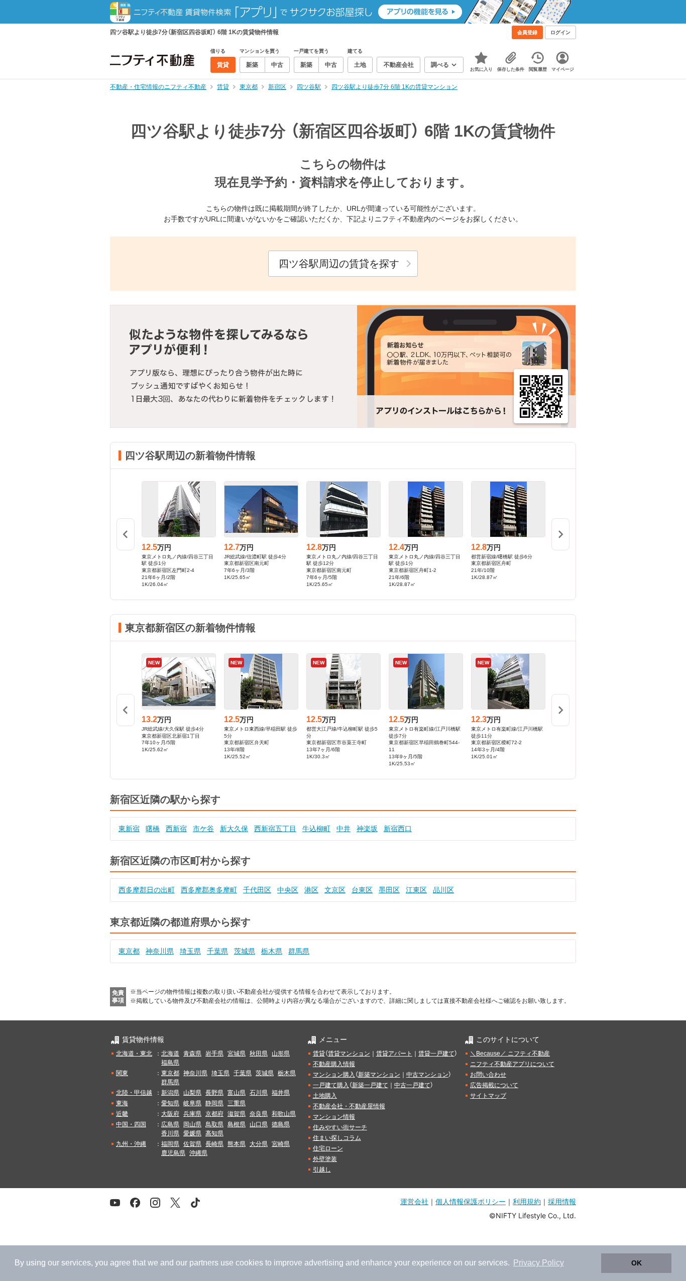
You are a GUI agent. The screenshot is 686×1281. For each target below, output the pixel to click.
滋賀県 (236, 1113)
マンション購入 (334, 1074)
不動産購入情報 (334, 1064)
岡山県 (192, 1124)
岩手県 (214, 1053)
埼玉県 (190, 951)
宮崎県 (281, 1143)
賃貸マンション (349, 1053)
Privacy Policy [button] (538, 1262)
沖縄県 (198, 1152)
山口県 (259, 1124)
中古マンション (427, 1074)
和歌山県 (284, 1113)
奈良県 (259, 1113)
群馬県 (298, 951)
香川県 (170, 1133)
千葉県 (217, 951)
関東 (122, 1073)
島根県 (236, 1124)
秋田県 (259, 1053)
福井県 (281, 1092)
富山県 (236, 1092)
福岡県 (170, 1143)
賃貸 (319, 1053)
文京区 (335, 890)
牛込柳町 (316, 829)
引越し (322, 1169)
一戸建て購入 (331, 1085)
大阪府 (170, 1113)
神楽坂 (367, 829)
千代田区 (257, 890)
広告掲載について (494, 1085)
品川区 (443, 890)
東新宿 (129, 829)
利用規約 (527, 1201)
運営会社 (414, 1201)
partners (203, 1262)
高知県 (214, 1133)
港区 (311, 890)
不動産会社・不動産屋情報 (349, 1106)
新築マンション (379, 1074)
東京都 (129, 951)
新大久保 (234, 829)
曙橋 (153, 829)
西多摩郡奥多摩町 (209, 890)
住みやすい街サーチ (340, 1127)
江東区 (416, 890)
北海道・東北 (134, 1053)
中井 (343, 829)
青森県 (192, 1053)
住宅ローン (328, 1148)
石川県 (259, 1092)
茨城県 (244, 951)
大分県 (259, 1143)
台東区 (362, 890)
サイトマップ (488, 1095)
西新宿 (176, 829)
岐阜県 (192, 1103)
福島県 (170, 1062)
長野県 (214, 1092)
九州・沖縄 (131, 1143)
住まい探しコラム (337, 1137)
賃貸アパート (394, 1053)
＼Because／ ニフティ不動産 (510, 1053)
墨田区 (389, 890)
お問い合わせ (488, 1074)
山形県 (281, 1053)
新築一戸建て (370, 1085)
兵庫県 (192, 1113)
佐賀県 (192, 1143)
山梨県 (192, 1092)
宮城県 (236, 1053)
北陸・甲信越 (134, 1092)
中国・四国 (131, 1124)
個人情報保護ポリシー (470, 1201)
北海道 (170, 1053)
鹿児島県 (173, 1152)
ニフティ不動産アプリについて (512, 1064)
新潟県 (170, 1092)
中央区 (287, 890)
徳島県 (281, 1124)
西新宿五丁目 (275, 829)
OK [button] (636, 1263)
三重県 (236, 1103)
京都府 (214, 1113)
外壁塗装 (325, 1158)
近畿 (122, 1113)
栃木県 (271, 951)
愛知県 (170, 1103)
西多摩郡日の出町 (147, 890)
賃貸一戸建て (436, 1053)
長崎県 (214, 1143)
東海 (122, 1103)
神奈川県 (160, 951)
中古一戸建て (412, 1085)
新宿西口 (398, 829)
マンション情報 (334, 1116)
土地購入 (325, 1095)
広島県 (170, 1124)
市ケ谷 (203, 829)
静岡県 (214, 1103)
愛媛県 (192, 1133)
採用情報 (562, 1201)
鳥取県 (214, 1124)
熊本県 (236, 1143)
